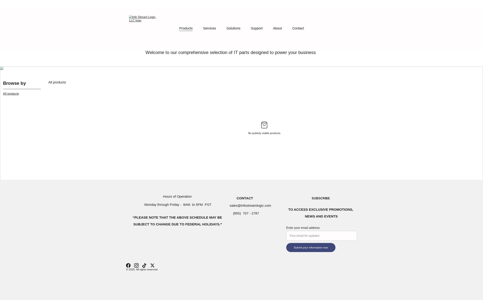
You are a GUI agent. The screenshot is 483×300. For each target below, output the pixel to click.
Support (257, 28)
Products (186, 28)
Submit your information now (311, 247)
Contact (298, 28)
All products (11, 93)
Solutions (233, 28)
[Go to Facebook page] (128, 265)
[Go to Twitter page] (152, 265)
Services (209, 28)
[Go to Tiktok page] (144, 265)
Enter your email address (303, 227)
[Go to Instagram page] (136, 265)
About (277, 28)
